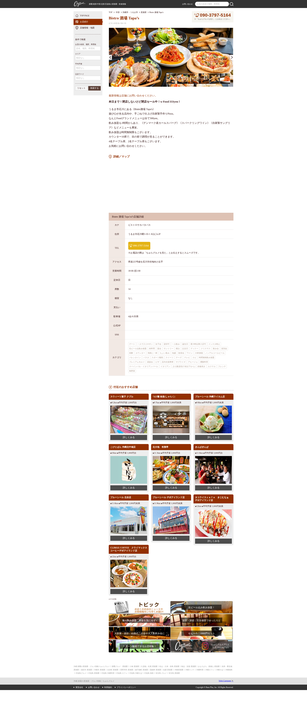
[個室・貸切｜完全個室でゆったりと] (201, 615)
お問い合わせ (187, 4)
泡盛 (174, 353)
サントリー (168, 348)
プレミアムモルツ (137, 362)
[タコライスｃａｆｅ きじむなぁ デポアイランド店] (213, 510)
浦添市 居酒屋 (86, 670)
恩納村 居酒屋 (155, 670)
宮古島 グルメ (161, 673)
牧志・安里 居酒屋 (188, 666)
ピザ (157, 362)
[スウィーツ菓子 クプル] (128, 407)
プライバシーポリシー (126, 687)
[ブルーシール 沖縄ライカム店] (213, 407)
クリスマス (205, 348)
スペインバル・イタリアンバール (143, 366)
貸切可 (166, 344)
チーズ (179, 357)
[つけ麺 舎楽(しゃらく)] (171, 407)
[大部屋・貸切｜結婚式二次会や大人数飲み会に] (139, 628)
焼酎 (131, 353)
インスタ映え (214, 344)
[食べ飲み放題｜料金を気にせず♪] (139, 615)
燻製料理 (204, 362)
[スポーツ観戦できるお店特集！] (139, 641)
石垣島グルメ (81, 673)
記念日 (185, 348)
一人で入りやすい (145, 344)
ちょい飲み (164, 353)
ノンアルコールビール (214, 353)
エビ (194, 357)
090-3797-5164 (215, 15)
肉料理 (152, 348)
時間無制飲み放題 (206, 357)
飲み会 (216, 348)
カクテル (212, 366)
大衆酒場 (199, 353)
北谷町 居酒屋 (112, 670)
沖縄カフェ (209, 670)
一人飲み (176, 344)
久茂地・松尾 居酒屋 (149, 666)
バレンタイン (135, 357)
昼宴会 (150, 362)
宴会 (159, 348)
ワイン (190, 353)
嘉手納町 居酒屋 (141, 670)
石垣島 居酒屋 (93, 673)
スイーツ (169, 357)
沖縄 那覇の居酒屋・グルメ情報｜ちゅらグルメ (94, 681)
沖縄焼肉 (228, 670)
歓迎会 (181, 353)
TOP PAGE (84, 15)
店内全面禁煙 (167, 362)
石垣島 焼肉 (149, 673)
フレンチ (222, 366)
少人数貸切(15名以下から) (184, 366)
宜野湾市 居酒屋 (126, 670)
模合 (178, 348)
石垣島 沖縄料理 (107, 673)
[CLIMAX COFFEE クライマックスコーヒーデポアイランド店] (128, 561)
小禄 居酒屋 (134, 666)
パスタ (146, 357)
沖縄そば (219, 670)
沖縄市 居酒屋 (99, 670)
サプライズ (180, 362)
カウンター (140, 353)
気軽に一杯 (152, 353)
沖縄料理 (199, 670)
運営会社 (79, 687)
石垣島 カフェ (121, 673)
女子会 (158, 344)
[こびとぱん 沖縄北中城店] (128, 457)
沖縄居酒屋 (178, 670)
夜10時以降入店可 (198, 344)
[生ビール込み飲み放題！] (201, 602)
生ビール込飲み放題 (137, 348)
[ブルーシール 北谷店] (128, 507)
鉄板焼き (201, 366)
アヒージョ (193, 362)
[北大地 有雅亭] (171, 457)
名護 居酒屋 (167, 670)
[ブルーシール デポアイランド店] (171, 507)
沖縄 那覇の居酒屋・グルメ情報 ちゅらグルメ (92, 666)
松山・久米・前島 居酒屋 (169, 666)
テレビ (187, 357)
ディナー (194, 348)
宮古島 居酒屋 (174, 673)
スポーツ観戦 (157, 357)
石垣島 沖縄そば (135, 673)
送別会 (224, 348)
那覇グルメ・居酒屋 (120, 666)
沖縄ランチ (189, 670)
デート (132, 344)
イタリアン (165, 366)
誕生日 (185, 344)
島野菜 (132, 371)
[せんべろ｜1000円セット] (201, 628)
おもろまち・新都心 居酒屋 (209, 666)
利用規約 (108, 687)
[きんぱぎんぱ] (213, 457)
